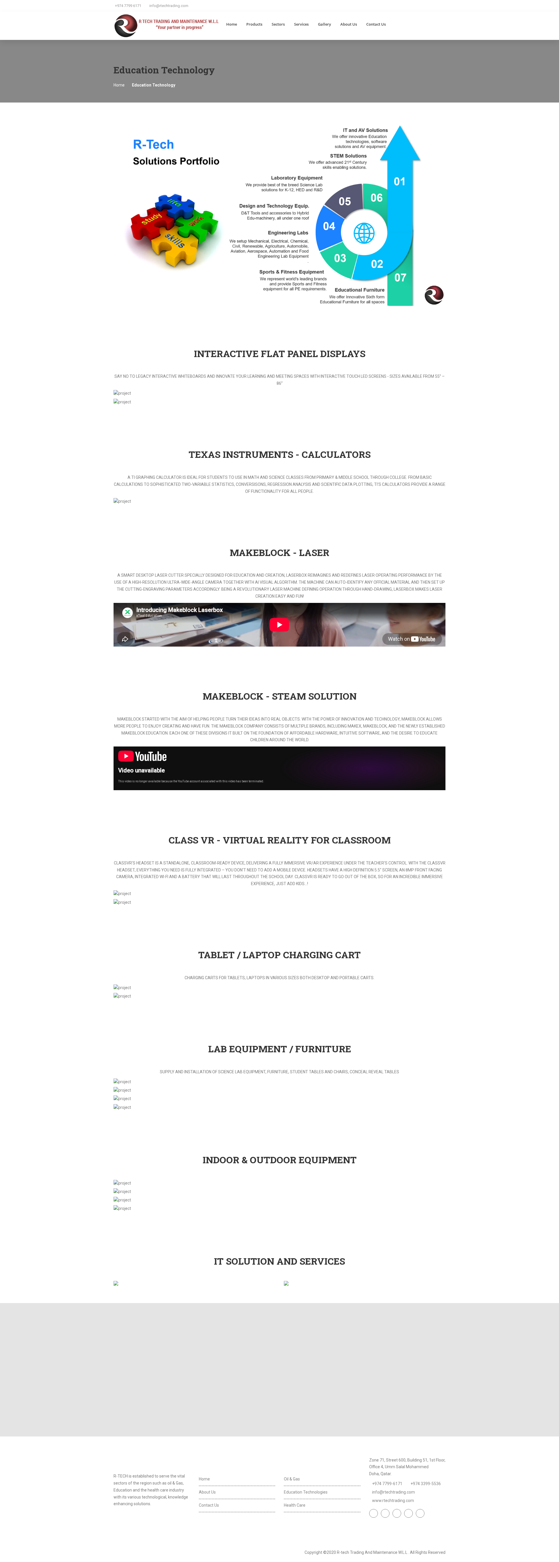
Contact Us (376, 24)
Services (301, 24)
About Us (348, 24)
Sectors (278, 24)
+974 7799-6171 (387, 1483)
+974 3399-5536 (426, 1483)
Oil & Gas (292, 1479)
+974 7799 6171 (128, 5)
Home (231, 24)
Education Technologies (306, 1492)
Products (254, 24)
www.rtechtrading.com (393, 1500)
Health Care (294, 1505)
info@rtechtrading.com (168, 5)
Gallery (324, 24)
